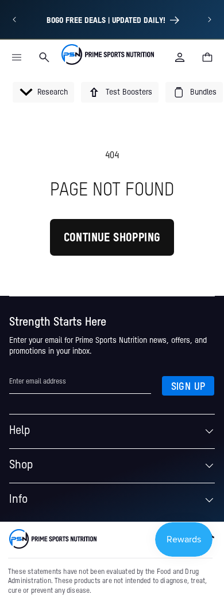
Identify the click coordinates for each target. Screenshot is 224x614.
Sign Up (188, 387)
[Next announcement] (209, 19)
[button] (16, 57)
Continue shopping (112, 238)
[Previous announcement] (14, 19)
